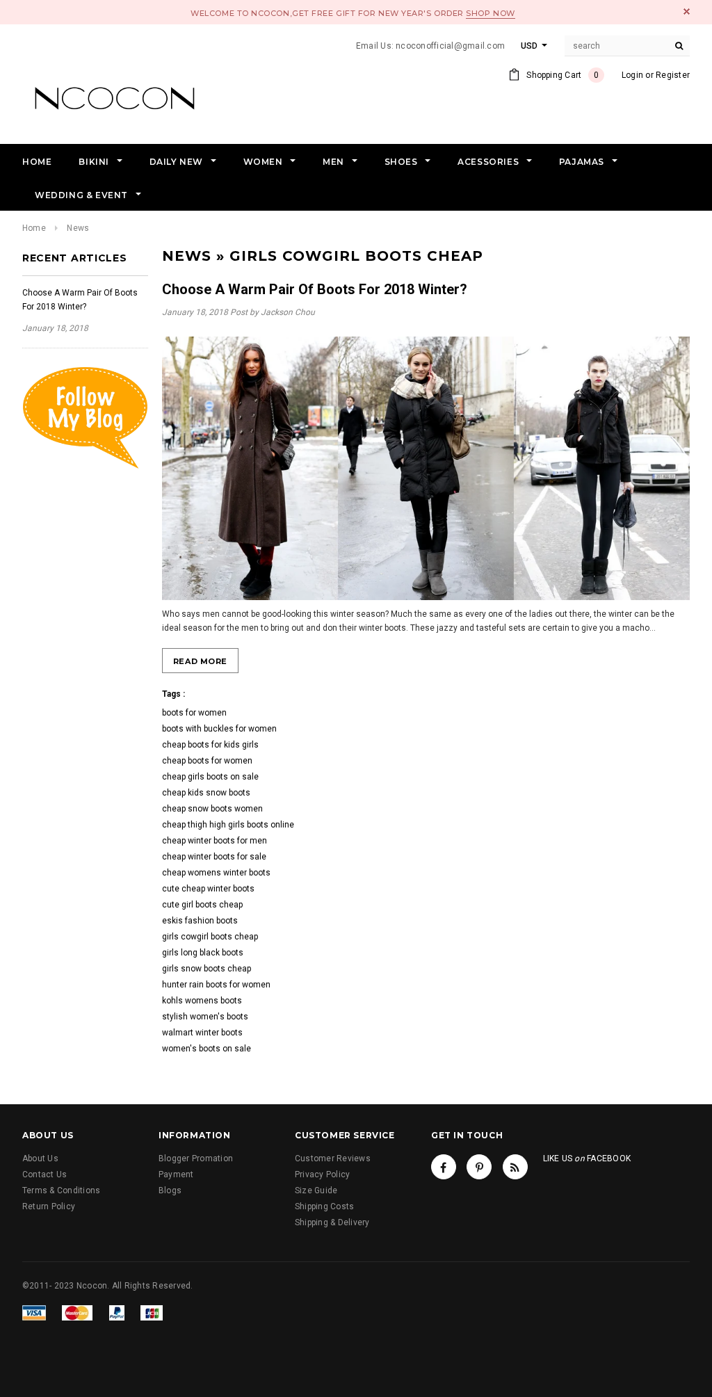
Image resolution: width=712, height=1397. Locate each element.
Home (34, 228)
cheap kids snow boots (206, 793)
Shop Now (490, 13)
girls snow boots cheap (206, 969)
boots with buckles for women (219, 729)
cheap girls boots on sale (210, 777)
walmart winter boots (202, 1032)
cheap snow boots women (212, 809)
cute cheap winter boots (208, 889)
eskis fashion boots (200, 921)
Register (673, 75)
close (686, 11)
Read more (200, 661)
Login (632, 75)
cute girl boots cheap (202, 905)
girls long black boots (202, 953)
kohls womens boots (202, 1001)
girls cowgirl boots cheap (210, 937)
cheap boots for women (207, 761)
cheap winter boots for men (214, 841)
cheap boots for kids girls (210, 745)
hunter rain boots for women (216, 985)
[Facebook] (443, 1166)
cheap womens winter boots (216, 873)
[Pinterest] (479, 1166)
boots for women (194, 713)
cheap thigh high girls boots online (228, 825)
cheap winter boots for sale (214, 857)
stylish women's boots (205, 1016)
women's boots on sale (206, 1048)
